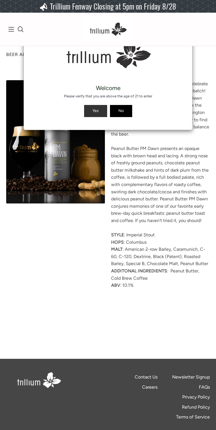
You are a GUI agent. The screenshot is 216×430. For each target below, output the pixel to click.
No (121, 110)
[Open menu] (11, 29)
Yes (96, 110)
